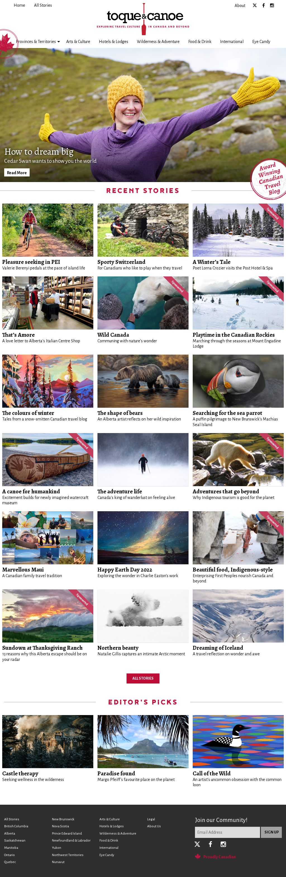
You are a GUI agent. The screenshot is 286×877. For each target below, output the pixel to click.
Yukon (56, 848)
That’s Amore (18, 335)
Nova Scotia (60, 826)
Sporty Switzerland (121, 262)
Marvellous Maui (23, 569)
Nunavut (58, 862)
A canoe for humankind (31, 491)
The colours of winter (28, 413)
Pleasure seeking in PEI (31, 262)
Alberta (9, 833)
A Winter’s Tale (211, 262)
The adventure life (119, 491)
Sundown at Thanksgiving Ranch (42, 648)
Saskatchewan (14, 840)
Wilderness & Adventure (158, 41)
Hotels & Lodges (113, 41)
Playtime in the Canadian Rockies (234, 335)
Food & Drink (199, 41)
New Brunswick (63, 819)
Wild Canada (113, 335)
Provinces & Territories (36, 41)
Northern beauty (118, 648)
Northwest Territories (68, 855)
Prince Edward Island (67, 833)
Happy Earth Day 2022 (124, 569)
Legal (151, 819)
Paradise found (116, 773)
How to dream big (38, 151)
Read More (17, 173)
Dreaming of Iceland (218, 648)
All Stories (143, 678)
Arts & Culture (78, 41)
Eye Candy (261, 41)
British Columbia (16, 826)
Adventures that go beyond (226, 491)
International (232, 41)
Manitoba (11, 848)
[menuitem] (19, 5)
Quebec (10, 862)
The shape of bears (120, 413)
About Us (154, 826)
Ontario (9, 855)
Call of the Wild (212, 773)
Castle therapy (20, 773)
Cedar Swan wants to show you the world (50, 161)
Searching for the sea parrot (227, 413)
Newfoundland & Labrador (71, 840)
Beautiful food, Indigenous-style (233, 569)
